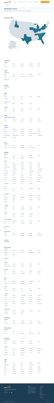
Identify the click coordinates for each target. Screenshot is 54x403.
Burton (13, 188)
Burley (13, 108)
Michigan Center (6, 157)
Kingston (5, 343)
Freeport (14, 197)
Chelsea (14, 155)
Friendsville (22, 348)
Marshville (14, 250)
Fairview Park (31, 310)
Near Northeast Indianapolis (33, 133)
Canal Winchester (23, 295)
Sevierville (5, 354)
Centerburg (39, 295)
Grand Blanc (31, 188)
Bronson (14, 206)
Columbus (6, 293)
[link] (46, 27)
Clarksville (5, 197)
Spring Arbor (22, 157)
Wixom (22, 183)
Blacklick (14, 295)
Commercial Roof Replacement (32, 388)
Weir (4, 375)
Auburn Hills (22, 162)
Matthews (22, 250)
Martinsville (22, 133)
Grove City (30, 297)
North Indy (39, 133)
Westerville (5, 305)
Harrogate (30, 348)
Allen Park (5, 162)
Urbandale (22, 147)
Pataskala (14, 301)
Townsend (22, 354)
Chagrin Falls (22, 281)
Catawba (30, 295)
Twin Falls (22, 110)
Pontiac (14, 175)
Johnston (5, 147)
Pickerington (22, 301)
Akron (5, 279)
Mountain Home (6, 98)
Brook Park (22, 310)
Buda (13, 362)
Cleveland (14, 341)
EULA (40, 396)
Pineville (5, 262)
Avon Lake (5, 310)
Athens (5, 341)
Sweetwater (31, 343)
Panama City (6, 72)
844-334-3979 (48, 401)
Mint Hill (30, 250)
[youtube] (12, 392)
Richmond (22, 175)
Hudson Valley (6, 241)
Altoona (5, 145)
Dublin (5, 297)
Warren (30, 181)
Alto (21, 195)
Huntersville (6, 258)
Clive (30, 145)
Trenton (39, 179)
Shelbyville (22, 135)
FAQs (40, 392)
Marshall (30, 206)
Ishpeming (39, 233)
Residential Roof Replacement (32, 387)
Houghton (14, 233)
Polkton (14, 252)
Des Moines (6, 143)
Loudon (22, 343)
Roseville (22, 177)
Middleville (30, 199)
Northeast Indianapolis (7, 135)
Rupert (13, 110)
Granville (22, 297)
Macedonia (5, 283)
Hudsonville (5, 199)
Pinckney (14, 157)
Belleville (30, 162)
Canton (5, 286)
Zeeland (14, 201)
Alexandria (5, 295)
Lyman (13, 333)
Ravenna (14, 290)
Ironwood (30, 233)
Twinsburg (30, 283)
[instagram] (5, 392)
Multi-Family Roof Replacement (32, 391)
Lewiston (14, 103)
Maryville (22, 350)
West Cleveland (7, 309)
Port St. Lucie (6, 79)
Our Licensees (42, 387)
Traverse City (6, 226)
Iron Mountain (23, 233)
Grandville (30, 197)
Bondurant (22, 145)
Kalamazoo (6, 205)
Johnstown (22, 299)
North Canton (6, 290)
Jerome (30, 108)
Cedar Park (30, 362)
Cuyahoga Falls (31, 281)
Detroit (5, 161)
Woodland (5, 201)
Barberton (14, 288)
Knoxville (6, 346)
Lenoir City (14, 343)
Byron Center (31, 195)
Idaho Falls (6, 107)
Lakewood (39, 310)
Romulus (14, 177)
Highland (39, 188)
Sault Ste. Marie (40, 235)
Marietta (5, 88)
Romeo (5, 177)
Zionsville (14, 137)
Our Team (41, 391)
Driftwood (39, 362)
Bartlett (5, 362)
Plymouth (5, 175)
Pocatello (39, 108)
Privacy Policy (41, 397)
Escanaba (5, 233)
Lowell (22, 199)
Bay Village (14, 310)
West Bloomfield (6, 183)
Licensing (41, 393)
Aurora (5, 281)
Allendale (14, 195)
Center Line (22, 164)
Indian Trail (5, 250)
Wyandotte (30, 183)
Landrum (5, 333)
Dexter (22, 155)
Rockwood (39, 175)
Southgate (14, 179)
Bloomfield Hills (15, 164)
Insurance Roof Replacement (31, 392)
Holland (39, 197)
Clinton (13, 348)
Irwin (13, 299)
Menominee (30, 235)
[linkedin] (9, 392)
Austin (5, 361)
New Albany (5, 301)
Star (21, 98)
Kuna (21, 96)
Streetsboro (22, 283)
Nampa (13, 98)
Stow (21, 290)
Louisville (39, 288)
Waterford (39, 181)
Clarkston (30, 164)
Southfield (5, 179)
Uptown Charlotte (31, 252)
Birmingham (5, 164)
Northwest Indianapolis (16, 135)
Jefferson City (39, 348)
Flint (5, 186)
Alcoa (5, 348)
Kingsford (5, 235)
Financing (29, 393)
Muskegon (39, 199)
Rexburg (5, 110)
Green (22, 288)
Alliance (5, 288)
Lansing (5, 212)
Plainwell (39, 206)
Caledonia (39, 195)
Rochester (30, 175)
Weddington (5, 254)
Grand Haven (22, 197)
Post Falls (30, 103)
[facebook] (7, 392)
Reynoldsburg (6, 303)
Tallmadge (30, 290)
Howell (5, 190)
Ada (4, 195)
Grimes (39, 145)
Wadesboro (39, 252)
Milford (13, 190)
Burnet (22, 362)
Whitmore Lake (31, 157)
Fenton (22, 188)
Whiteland (5, 137)
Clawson (39, 164)
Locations (41, 388)
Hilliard (5, 299)
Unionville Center (23, 303)
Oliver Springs (6, 352)
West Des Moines (31, 147)
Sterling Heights (23, 179)
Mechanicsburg (40, 299)
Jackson (39, 155)
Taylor (30, 179)
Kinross (14, 235)
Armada (14, 162)
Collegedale (22, 341)
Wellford (39, 333)
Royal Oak (30, 177)
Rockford (39, 352)
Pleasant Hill (14, 147)
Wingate (14, 254)
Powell (39, 301)
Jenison (14, 199)
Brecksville (14, 281)
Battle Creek (6, 206)
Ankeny (14, 145)
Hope (13, 133)
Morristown (30, 350)
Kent (30, 288)
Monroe (39, 250)
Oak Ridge (39, 350)
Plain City (30, 301)
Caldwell (5, 96)
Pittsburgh (6, 319)
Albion (5, 155)
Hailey (22, 108)
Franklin (5, 133)
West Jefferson (40, 303)
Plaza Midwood (6, 252)
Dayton (39, 341)
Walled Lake (22, 181)
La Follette (5, 350)
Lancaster (30, 299)
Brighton (5, 188)
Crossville (30, 341)
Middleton (39, 96)
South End (22, 252)
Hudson (39, 281)
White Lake (14, 183)
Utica (13, 181)
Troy (4, 181)
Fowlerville (30, 155)
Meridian (30, 96)
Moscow (22, 103)
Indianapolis (6, 127)
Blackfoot (5, 108)
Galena (13, 297)
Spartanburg (22, 333)
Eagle (13, 96)
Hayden (5, 103)
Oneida (14, 352)
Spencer (30, 135)
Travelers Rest (31, 333)
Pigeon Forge (23, 352)
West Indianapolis (40, 135)
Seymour (14, 354)
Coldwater (22, 206)
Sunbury (14, 303)
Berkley (39, 162)
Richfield (14, 283)
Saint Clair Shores (40, 177)
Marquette (22, 235)
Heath (38, 297)
